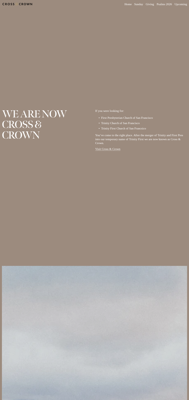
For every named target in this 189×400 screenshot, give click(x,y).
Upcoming (181, 4)
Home (128, 4)
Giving (150, 4)
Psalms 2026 (164, 4)
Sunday (138, 4)
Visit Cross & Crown (107, 149)
